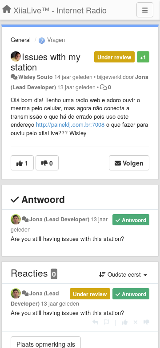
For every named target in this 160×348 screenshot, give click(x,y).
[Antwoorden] (95, 322)
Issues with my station (45, 61)
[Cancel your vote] (135, 322)
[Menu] (144, 9)
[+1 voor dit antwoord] (125, 322)
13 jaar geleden (60, 303)
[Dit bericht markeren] (106, 322)
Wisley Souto (35, 77)
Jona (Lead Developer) (59, 219)
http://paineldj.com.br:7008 (70, 124)
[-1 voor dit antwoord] (146, 322)
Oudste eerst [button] (124, 274)
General (21, 39)
